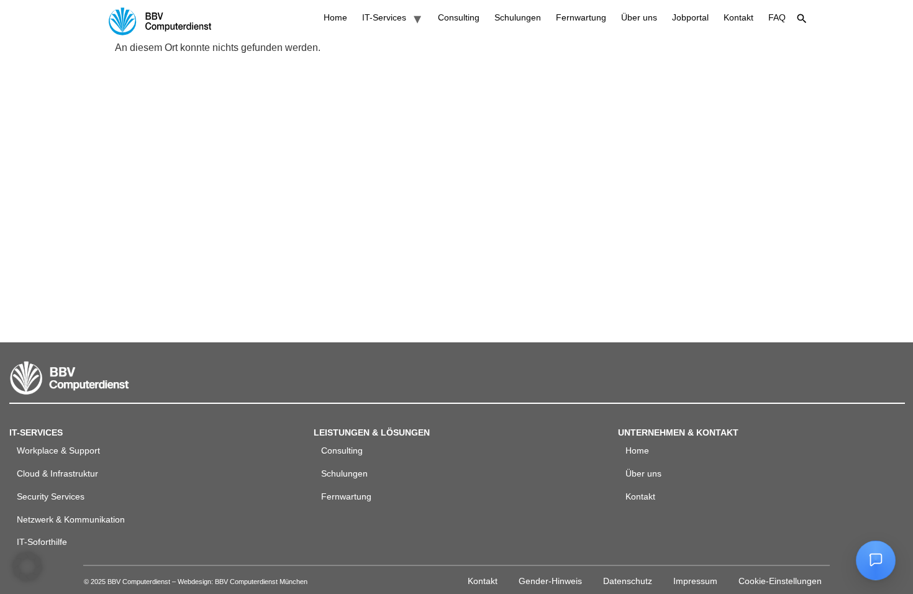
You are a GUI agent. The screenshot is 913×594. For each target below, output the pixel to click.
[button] (27, 566)
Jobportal (690, 17)
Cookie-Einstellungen (780, 581)
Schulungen (517, 17)
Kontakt (738, 17)
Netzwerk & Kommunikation (71, 519)
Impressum (695, 581)
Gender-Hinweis (550, 581)
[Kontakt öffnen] (876, 560)
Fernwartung (581, 17)
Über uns (639, 17)
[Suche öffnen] (802, 18)
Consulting (458, 17)
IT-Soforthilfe (42, 542)
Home (335, 17)
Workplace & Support (58, 450)
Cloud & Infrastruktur (57, 473)
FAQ (777, 17)
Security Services (50, 496)
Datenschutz (627, 581)
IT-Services (384, 17)
